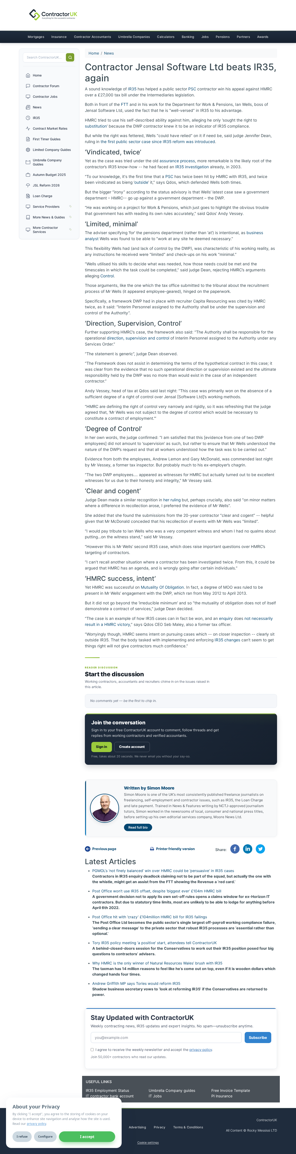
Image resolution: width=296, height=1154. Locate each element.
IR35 (36, 118)
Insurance (59, 37)
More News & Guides (49, 217)
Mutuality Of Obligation (162, 587)
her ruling (172, 499)
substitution (96, 126)
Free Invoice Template (230, 1090)
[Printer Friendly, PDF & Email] (180, 849)
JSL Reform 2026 (46, 185)
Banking (188, 37)
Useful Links (99, 1081)
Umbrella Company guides (172, 1090)
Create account (132, 747)
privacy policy (200, 1049)
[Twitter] (260, 848)
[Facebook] (235, 848)
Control (107, 275)
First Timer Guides (47, 139)
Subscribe (258, 1037)
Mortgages (36, 37)
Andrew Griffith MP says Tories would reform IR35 (136, 983)
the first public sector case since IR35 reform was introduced (158, 141)
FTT (124, 104)
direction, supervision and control (138, 338)
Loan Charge (42, 196)
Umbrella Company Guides (47, 162)
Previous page (104, 849)
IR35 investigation (192, 166)
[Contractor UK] (49, 15)
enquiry (226, 618)
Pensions (223, 37)
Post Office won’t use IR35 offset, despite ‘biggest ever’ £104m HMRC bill (156, 891)
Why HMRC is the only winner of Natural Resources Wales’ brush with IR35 (157, 963)
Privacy (159, 1127)
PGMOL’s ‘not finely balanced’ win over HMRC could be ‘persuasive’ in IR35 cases (163, 870)
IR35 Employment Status (107, 1090)
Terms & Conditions (188, 1127)
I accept (87, 1136)
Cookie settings (148, 1142)
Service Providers (46, 206)
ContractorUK (266, 1120)
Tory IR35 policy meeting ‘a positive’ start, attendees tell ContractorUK (154, 942)
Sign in (101, 747)
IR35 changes (227, 639)
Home (37, 75)
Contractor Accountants (92, 37)
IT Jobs (155, 1096)
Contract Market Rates (50, 128)
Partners (243, 37)
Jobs (205, 37)
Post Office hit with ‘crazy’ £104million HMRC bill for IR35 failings (149, 917)
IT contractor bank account (110, 1096)
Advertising (137, 1127)
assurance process (177, 160)
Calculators (165, 37)
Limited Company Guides (52, 150)
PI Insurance (221, 1096)
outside (141, 182)
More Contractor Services (45, 230)
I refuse (22, 1137)
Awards (262, 37)
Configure (45, 1137)
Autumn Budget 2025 (49, 175)
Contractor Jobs (45, 96)
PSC (192, 88)
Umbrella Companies (134, 37)
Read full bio (138, 827)
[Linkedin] (247, 848)
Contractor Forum (46, 86)
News (37, 107)
